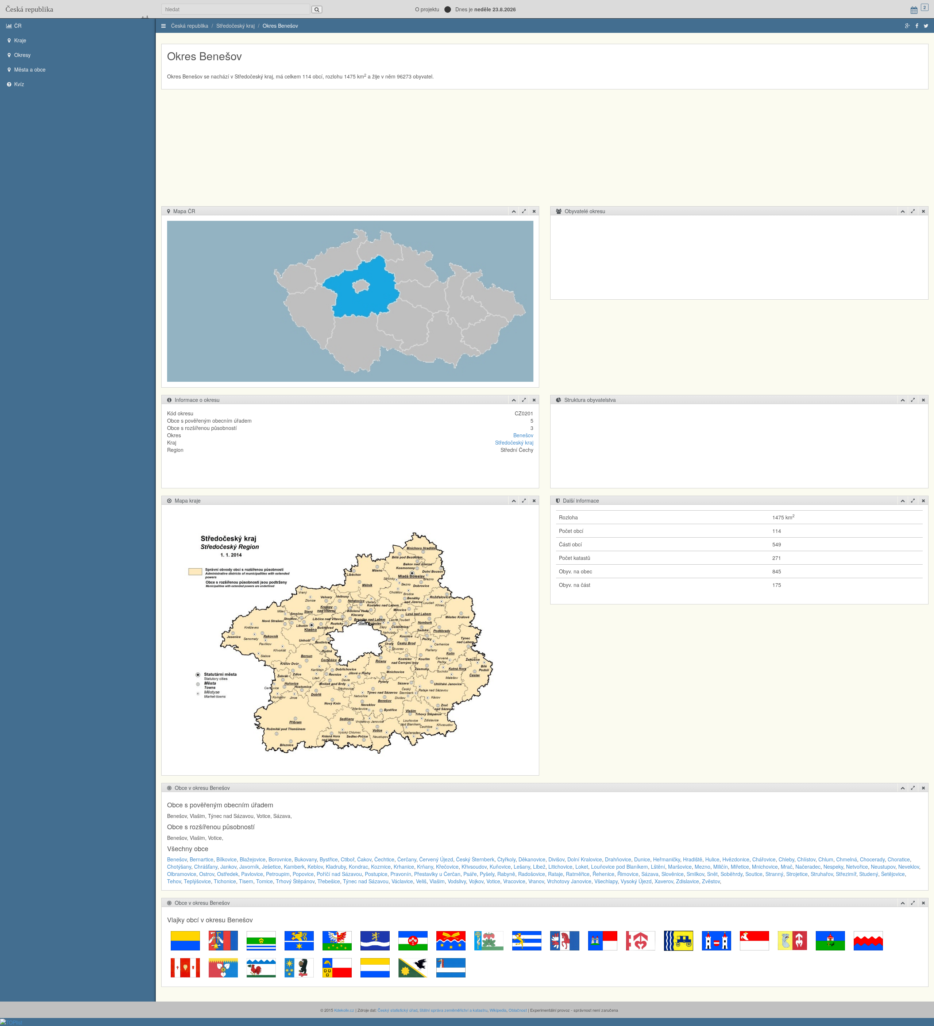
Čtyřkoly (506, 859)
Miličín (720, 866)
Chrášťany (205, 866)
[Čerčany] (261, 940)
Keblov (315, 866)
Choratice (899, 859)
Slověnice (672, 873)
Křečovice (447, 866)
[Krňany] (489, 940)
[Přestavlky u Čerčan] (792, 940)
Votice (493, 881)
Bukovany (305, 859)
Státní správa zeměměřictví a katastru (453, 1010)
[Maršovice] (602, 940)
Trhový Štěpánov (295, 881)
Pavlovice (252, 873)
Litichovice (560, 866)
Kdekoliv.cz (344, 1010)
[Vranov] (413, 967)
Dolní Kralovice (584, 859)
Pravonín (400, 873)
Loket (581, 866)
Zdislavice (687, 881)
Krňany (425, 866)
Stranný (774, 873)
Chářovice (764, 859)
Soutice (754, 873)
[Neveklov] (716, 940)
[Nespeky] (678, 940)
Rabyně (506, 873)
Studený (868, 873)
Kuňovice (500, 866)
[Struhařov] (223, 967)
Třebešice (328, 881)
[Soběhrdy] (185, 967)
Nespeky (833, 866)
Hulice (712, 859)
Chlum (825, 859)
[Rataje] (830, 940)
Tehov (174, 881)
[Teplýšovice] (299, 967)
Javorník (249, 866)
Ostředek (227, 873)
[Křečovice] (527, 940)
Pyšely (487, 873)
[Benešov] (185, 940)
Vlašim (437, 881)
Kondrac (358, 866)
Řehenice (603, 873)
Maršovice (680, 866)
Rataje (555, 873)
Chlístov (806, 859)
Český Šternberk (475, 859)
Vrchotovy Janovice (569, 881)
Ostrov (206, 873)
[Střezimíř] (261, 967)
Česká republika (29, 9)
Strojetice (797, 873)
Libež (539, 866)
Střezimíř (846, 873)
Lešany (522, 866)
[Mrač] (640, 940)
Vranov (536, 881)
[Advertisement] (545, 151)
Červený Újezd (436, 859)
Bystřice (329, 859)
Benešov (523, 435)
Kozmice (381, 866)
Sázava (650, 873)
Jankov (228, 866)
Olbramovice (181, 873)
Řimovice (627, 873)
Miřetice (740, 866)
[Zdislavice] (451, 967)
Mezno (702, 866)
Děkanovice (531, 859)
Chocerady (872, 859)
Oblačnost (518, 1010)
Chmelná (846, 859)
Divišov (556, 859)
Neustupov (883, 866)
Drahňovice (618, 859)
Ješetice (271, 866)
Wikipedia (498, 1010)
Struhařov (822, 873)
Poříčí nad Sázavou (339, 873)
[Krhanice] (451, 940)
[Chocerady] (375, 940)
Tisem (246, 881)
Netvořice (857, 866)
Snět (712, 873)
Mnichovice (765, 866)
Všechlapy (606, 881)
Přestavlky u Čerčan (437, 873)
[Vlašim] (375, 967)
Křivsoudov (474, 866)
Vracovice (514, 881)
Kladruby (336, 866)
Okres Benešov (280, 25)
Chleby (786, 859)
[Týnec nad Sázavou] (337, 967)
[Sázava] (868, 940)
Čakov (364, 859)
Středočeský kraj (235, 25)
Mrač (786, 866)
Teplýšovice (197, 881)
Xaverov (664, 881)
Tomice (264, 881)
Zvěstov (711, 881)
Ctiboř (347, 859)
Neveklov (908, 866)
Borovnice (280, 859)
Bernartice (201, 859)
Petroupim (278, 873)
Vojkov (476, 881)
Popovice (303, 873)
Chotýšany (179, 866)
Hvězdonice (735, 859)
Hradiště (692, 859)
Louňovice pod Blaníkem (619, 866)
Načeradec (808, 866)
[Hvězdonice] (299, 940)
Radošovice (531, 873)
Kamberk (294, 866)
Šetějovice (893, 873)
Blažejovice (253, 859)
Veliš (421, 881)
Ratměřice (578, 873)
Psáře (470, 873)
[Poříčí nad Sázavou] (754, 940)
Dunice (642, 859)
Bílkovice (226, 859)
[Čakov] (223, 940)
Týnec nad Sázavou (366, 881)
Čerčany (406, 859)
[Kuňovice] (565, 940)
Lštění (658, 866)
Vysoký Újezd (636, 881)
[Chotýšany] (413, 940)
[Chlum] (337, 940)
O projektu (427, 9)
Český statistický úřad (397, 1010)
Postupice (376, 873)
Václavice (402, 881)
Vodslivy (457, 881)
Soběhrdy (731, 873)
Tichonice (225, 881)
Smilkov (695, 873)
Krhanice (404, 866)
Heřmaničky (666, 859)
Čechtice (384, 859)
